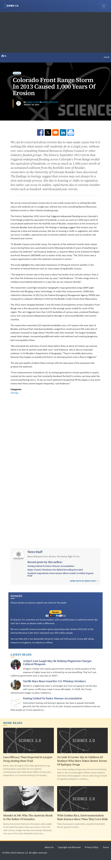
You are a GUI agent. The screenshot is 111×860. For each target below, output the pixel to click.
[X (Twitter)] (5, 56)
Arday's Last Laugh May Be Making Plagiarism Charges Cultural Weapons (57, 662)
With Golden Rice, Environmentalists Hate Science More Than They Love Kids (82, 817)
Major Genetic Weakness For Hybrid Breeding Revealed (55, 569)
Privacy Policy (91, 847)
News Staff (33, 102)
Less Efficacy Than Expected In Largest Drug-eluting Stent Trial (27, 759)
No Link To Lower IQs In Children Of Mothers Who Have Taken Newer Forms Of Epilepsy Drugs (82, 760)
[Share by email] (55, 132)
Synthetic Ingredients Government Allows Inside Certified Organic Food (60, 574)
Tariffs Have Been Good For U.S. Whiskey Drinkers (54, 681)
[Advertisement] (55, 32)
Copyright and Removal (69, 847)
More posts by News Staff (83, 581)
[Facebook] (3, 56)
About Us (49, 847)
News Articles (50, 102)
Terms (106, 847)
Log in (106, 57)
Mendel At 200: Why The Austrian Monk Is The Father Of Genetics (28, 817)
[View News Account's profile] (18, 103)
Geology (17, 73)
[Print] (70, 132)
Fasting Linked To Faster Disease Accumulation (50, 565)
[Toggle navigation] (104, 6)
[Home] (12, 6)
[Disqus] (55, 432)
